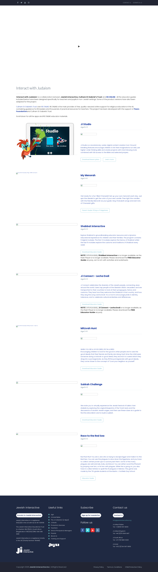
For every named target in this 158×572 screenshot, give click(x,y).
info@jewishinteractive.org (122, 520)
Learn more (109, 159)
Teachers (66, 10)
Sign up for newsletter (91, 515)
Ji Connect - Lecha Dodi (95, 276)
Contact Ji (118, 515)
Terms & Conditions (114, 567)
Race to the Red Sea (92, 435)
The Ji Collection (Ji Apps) (60, 520)
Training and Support (58, 539)
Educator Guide (88, 478)
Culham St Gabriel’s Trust (26, 106)
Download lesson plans (90, 159)
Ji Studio (86, 124)
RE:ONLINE (110, 97)
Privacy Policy (99, 567)
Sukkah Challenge (91, 384)
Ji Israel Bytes (55, 517)
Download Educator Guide (92, 252)
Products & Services (45, 10)
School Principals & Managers (61, 531)
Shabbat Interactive (93, 226)
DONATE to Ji (137, 3)
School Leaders (85, 10)
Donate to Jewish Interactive (29, 515)
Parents (103, 10)
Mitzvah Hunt (89, 328)
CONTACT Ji (127, 3)
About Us (132, 10)
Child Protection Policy (133, 567)
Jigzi (52, 514)
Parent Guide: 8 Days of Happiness (95, 210)
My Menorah (88, 175)
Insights (117, 10)
